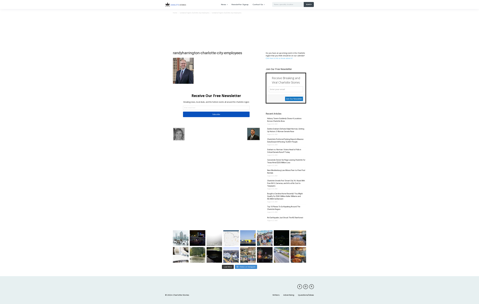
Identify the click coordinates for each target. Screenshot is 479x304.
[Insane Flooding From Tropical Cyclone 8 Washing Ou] (214, 255)
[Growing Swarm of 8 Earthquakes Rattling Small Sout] (231, 238)
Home (175, 13)
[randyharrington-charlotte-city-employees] (183, 83)
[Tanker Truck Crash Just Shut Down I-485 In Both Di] (281, 255)
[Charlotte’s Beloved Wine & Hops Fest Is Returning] (265, 238)
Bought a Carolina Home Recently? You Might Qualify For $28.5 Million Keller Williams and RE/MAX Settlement (285, 196)
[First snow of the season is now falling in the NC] (214, 238)
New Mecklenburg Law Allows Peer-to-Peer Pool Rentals (286, 171)
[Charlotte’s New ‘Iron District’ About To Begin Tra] (231, 255)
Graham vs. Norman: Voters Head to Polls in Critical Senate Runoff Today (284, 151)
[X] (311, 286)
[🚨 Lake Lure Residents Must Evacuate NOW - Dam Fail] (180, 255)
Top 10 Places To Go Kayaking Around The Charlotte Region (283, 208)
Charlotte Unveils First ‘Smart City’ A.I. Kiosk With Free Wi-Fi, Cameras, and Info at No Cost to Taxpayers (286, 183)
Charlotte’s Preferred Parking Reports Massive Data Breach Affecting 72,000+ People (285, 140)
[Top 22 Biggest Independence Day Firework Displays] (265, 255)
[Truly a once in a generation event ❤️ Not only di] (197, 238)
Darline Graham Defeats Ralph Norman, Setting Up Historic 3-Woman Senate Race (285, 130)
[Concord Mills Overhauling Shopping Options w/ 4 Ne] (248, 255)
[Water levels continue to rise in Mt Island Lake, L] (298, 238)
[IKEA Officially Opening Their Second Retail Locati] (248, 238)
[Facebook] (299, 286)
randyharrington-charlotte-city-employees (194, 13)
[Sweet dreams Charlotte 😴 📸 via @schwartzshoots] (281, 238)
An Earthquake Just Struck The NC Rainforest (285, 218)
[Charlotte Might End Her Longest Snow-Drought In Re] (180, 238)
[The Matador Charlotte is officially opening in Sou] (298, 255)
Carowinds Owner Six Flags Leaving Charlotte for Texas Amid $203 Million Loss (286, 161)
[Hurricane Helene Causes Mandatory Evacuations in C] (197, 255)
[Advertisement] (239, 32)
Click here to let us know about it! (279, 58)
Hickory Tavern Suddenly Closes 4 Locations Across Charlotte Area (284, 119)
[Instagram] (305, 286)
